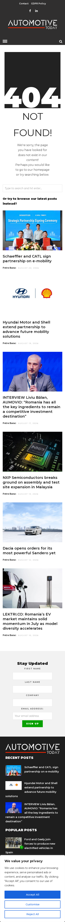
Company (32, 695)
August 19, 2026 (28, 343)
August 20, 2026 (28, 268)
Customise (33, 904)
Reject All (32, 914)
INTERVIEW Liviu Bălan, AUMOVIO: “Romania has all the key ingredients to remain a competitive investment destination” (31, 406)
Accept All (32, 894)
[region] (32, 888)
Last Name (32, 682)
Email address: (32, 708)
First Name (32, 668)
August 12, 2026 (28, 560)
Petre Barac (9, 267)
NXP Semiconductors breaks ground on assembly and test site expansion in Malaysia (31, 482)
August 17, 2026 (28, 423)
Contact (24, 3)
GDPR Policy (38, 3)
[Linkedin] (36, 10)
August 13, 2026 (28, 494)
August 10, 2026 (28, 635)
